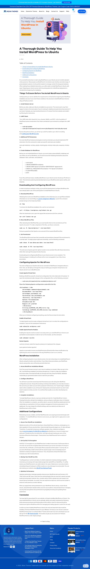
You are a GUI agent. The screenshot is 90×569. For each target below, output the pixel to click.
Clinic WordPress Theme (81, 540)
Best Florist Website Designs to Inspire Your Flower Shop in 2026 (33, 532)
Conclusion (25, 77)
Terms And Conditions (55, 548)
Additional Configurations (29, 75)
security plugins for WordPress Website (35, 431)
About (51, 537)
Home (51, 531)
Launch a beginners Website (46, 199)
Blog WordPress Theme (80, 547)
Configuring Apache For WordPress (31, 70)
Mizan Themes (26, 565)
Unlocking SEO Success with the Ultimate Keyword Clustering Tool (33, 551)
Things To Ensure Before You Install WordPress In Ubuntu (37, 66)
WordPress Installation (28, 72)
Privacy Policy (53, 545)
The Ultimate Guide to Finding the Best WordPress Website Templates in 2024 (33, 547)
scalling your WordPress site (30, 134)
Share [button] (22, 59)
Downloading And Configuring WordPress (33, 68)
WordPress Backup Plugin (44, 468)
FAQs (51, 540)
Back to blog (46, 521)
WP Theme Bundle (54, 534)
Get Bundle (67, 2)
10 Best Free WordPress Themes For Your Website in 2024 (33, 541)
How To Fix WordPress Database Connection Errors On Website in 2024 (33, 537)
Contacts (52, 542)
